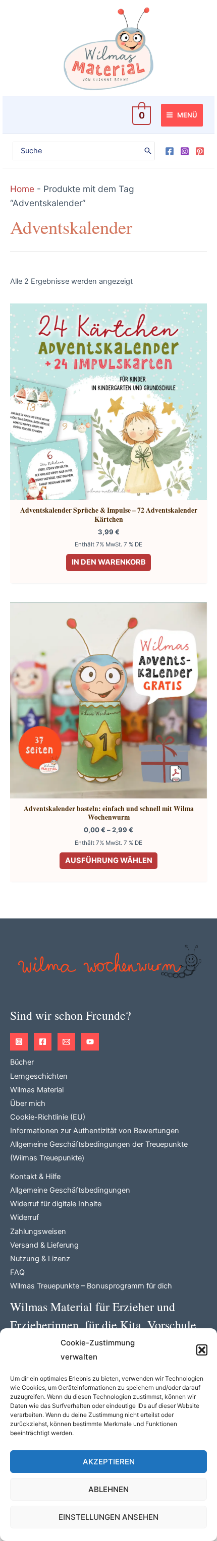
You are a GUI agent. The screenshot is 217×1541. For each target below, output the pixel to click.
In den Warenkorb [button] (109, 562)
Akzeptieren (109, 1461)
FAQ (17, 1272)
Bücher (22, 1062)
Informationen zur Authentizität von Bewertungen (94, 1130)
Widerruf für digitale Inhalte (55, 1203)
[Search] (147, 151)
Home (22, 188)
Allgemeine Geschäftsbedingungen (70, 1190)
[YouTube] (90, 1042)
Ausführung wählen (108, 860)
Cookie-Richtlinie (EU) (47, 1117)
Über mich (27, 1103)
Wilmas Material (37, 1089)
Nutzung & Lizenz (40, 1258)
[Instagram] (184, 151)
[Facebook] (169, 151)
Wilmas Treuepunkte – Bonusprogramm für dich (91, 1285)
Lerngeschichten (39, 1076)
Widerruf (24, 1217)
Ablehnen (108, 1489)
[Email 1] (66, 1042)
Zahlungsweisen (38, 1231)
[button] (202, 1350)
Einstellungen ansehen (108, 1517)
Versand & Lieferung (44, 1245)
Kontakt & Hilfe (35, 1176)
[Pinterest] (199, 151)
